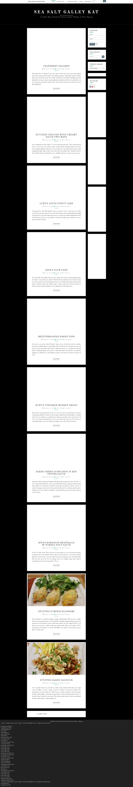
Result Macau (5, 732)
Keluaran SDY (5, 759)
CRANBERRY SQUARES (56, 66)
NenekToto (4, 735)
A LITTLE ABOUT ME (72, 1)
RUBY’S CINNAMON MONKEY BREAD (56, 405)
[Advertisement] (96, 115)
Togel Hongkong (5, 729)
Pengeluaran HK (5, 785)
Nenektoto (4, 769)
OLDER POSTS (42, 714)
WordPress (70, 721)
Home (53, 1)
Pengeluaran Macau (6, 726)
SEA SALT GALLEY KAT (36, 1)
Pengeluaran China (6, 728)
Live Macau (4, 740)
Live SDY (3, 731)
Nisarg (81, 721)
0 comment (67, 68)
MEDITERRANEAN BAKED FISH (56, 337)
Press (80, 1)
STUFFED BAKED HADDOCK (56, 680)
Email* (91, 38)
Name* (91, 34)
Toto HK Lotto (5, 767)
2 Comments (67, 339)
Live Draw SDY (5, 743)
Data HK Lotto (5, 734)
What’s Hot (60, 1)
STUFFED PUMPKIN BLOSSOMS (56, 611)
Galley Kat (59, 68)
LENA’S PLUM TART (56, 270)
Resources (88, 1)
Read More (56, 88)
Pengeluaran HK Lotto (7, 742)
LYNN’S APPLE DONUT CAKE (56, 203)
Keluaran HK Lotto (6, 737)
